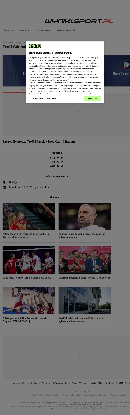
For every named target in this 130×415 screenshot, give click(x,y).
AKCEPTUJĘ (93, 99)
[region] (65, 72)
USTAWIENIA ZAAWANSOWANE (45, 99)
